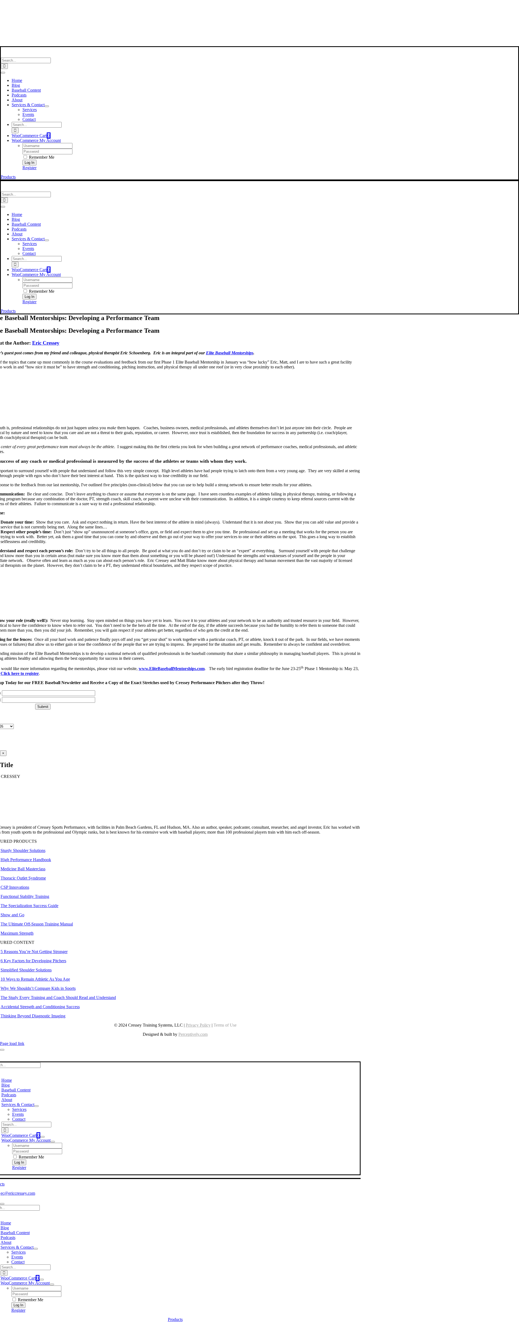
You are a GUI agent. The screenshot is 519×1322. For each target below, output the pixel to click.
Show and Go (12, 915)
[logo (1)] (36, 55)
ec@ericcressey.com (18, 1193)
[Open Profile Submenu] (53, 1142)
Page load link (12, 1043)
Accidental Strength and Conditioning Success (40, 1006)
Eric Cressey (45, 343)
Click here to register (20, 673)
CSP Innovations (15, 887)
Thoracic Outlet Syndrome (23, 878)
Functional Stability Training (25, 896)
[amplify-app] (175, 29)
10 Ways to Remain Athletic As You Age (35, 979)
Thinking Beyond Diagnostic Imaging (33, 1016)
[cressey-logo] (175, 6)
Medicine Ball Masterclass (23, 869)
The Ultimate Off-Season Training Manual (37, 924)
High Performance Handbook (26, 859)
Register (29, 167)
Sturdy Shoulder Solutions (23, 850)
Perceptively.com (193, 1034)
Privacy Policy (198, 1025)
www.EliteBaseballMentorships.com (172, 668)
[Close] (2, 1050)
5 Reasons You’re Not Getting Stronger (34, 951)
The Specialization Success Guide (29, 905)
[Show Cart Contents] (42, 1137)
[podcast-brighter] (175, 43)
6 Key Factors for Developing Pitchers (33, 960)
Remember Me (41, 157)
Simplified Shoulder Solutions (26, 970)
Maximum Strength (17, 933)
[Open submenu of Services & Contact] (47, 106)
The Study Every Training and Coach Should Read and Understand (58, 997)
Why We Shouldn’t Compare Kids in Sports (38, 988)
